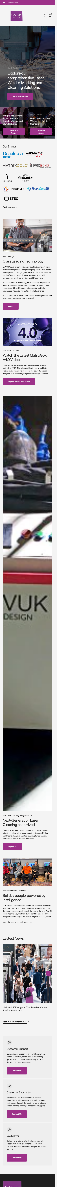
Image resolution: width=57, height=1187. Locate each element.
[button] (4, 15)
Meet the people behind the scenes (17, 922)
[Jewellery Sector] (14, 123)
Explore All (12, 846)
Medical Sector (41, 131)
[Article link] (27, 980)
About (10, 306)
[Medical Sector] (41, 123)
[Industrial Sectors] (27, 66)
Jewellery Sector (14, 131)
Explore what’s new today (19, 381)
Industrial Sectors (20, 96)
